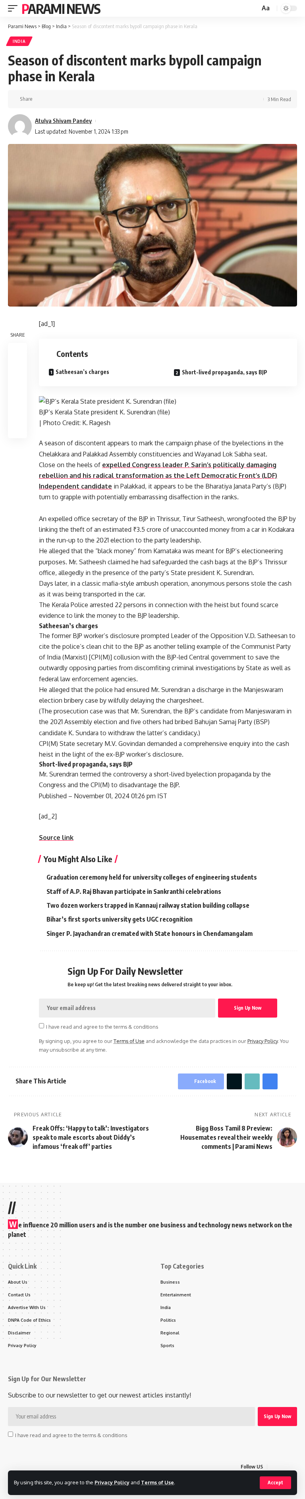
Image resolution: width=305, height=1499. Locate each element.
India (19, 41)
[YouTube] (292, 1466)
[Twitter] (283, 1466)
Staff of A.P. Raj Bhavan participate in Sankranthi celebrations (133, 891)
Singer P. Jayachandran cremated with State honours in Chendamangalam (149, 933)
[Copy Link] (65, 99)
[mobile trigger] (14, 8)
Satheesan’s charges (82, 371)
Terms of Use (157, 1482)
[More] (90, 99)
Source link (56, 838)
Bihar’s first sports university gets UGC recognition (119, 919)
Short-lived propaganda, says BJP (224, 372)
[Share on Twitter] (53, 99)
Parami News (60, 8)
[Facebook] (273, 1466)
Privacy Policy (112, 1482)
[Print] (77, 99)
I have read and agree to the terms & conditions (102, 1026)
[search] (253, 8)
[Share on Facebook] (40, 99)
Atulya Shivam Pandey (63, 120)
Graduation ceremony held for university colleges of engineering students (151, 877)
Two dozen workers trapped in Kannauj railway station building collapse (147, 905)
